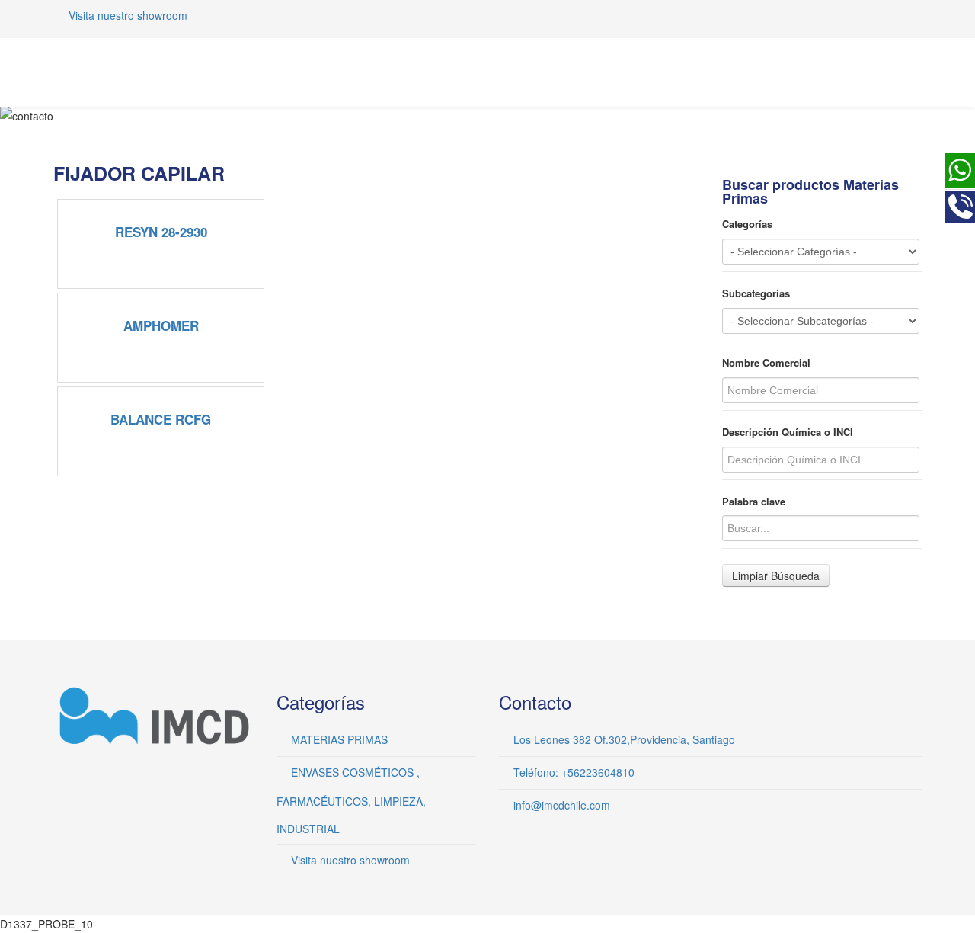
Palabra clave (753, 501)
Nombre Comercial (766, 363)
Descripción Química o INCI (787, 432)
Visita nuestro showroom (128, 15)
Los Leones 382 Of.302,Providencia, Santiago (624, 739)
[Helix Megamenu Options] (915, 71)
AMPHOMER (161, 325)
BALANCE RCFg (160, 419)
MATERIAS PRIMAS (339, 739)
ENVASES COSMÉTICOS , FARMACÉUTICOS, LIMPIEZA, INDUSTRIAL (351, 800)
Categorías (747, 224)
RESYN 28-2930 (161, 232)
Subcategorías (756, 293)
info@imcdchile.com (561, 805)
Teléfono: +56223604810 (574, 772)
